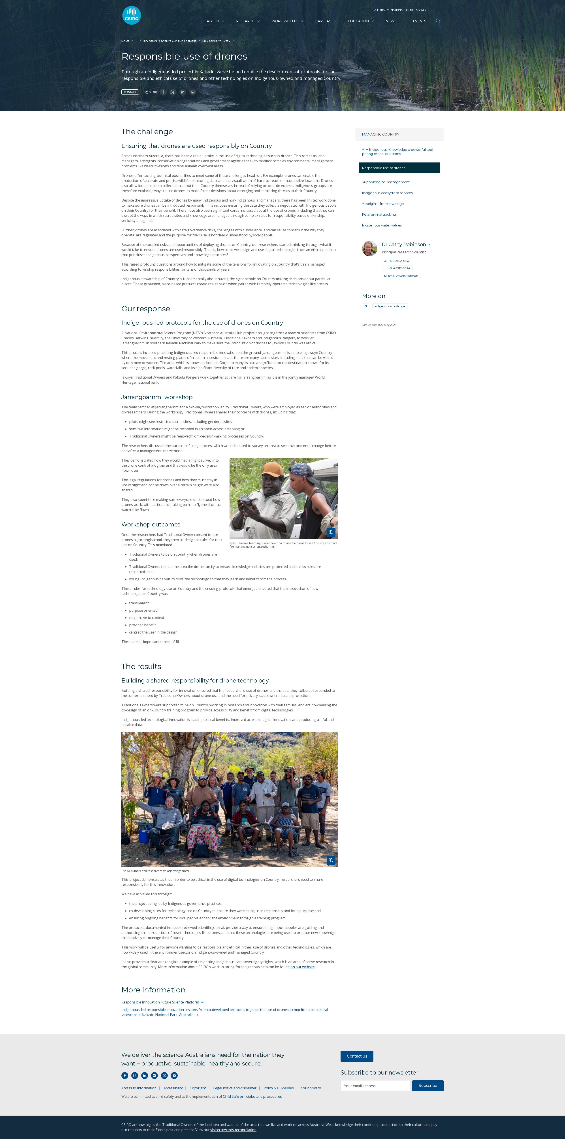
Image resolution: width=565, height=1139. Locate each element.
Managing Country (216, 41)
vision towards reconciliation (233, 1129)
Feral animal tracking (379, 214)
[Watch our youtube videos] (174, 1075)
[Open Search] (438, 20)
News (391, 21)
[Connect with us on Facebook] (124, 1075)
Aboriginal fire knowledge (383, 204)
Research (245, 21)
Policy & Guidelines (279, 1088)
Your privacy (311, 1088)
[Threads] (164, 1075)
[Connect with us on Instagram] (134, 1075)
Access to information (138, 1088)
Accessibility (173, 1088)
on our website (302, 966)
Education (358, 21)
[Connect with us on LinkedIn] (144, 1075)
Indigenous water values (382, 225)
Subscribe (428, 1085)
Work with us (285, 21)
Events (419, 21)
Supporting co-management (386, 182)
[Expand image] (284, 498)
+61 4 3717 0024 (399, 268)
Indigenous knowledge (390, 306)
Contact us (357, 1056)
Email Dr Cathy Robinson (403, 275)
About (213, 21)
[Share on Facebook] (163, 92)
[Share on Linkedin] (182, 92)
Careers (323, 21)
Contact (130, 92)
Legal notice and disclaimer (234, 1088)
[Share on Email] (192, 92)
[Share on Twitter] (173, 92)
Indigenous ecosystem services (387, 193)
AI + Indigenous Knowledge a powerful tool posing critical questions (397, 151)
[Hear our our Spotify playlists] (154, 1075)
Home (125, 41)
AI (365, 306)
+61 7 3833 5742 (399, 260)
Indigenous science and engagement (169, 41)
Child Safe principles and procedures (252, 1096)
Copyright (198, 1088)
